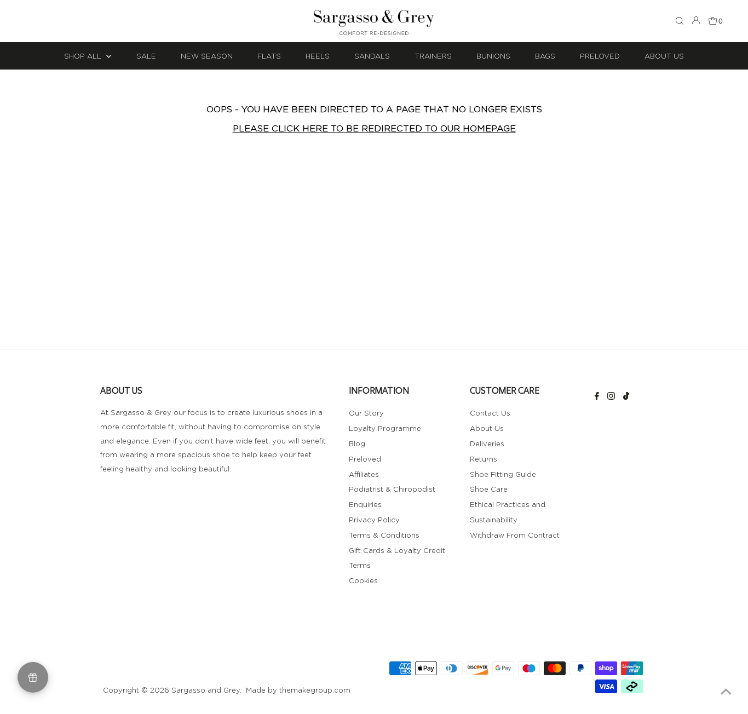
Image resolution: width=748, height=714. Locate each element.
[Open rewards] (33, 677)
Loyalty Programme (385, 428)
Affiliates (364, 474)
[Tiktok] (626, 397)
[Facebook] (597, 397)
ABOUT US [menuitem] (664, 56)
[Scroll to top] (726, 692)
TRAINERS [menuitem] (433, 56)
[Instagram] (611, 397)
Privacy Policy (374, 519)
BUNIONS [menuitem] (493, 56)
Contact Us (490, 413)
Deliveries (487, 443)
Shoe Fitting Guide (503, 474)
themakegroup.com (314, 690)
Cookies (363, 580)
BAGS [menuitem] (545, 56)
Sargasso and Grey (205, 690)
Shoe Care (489, 489)
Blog (357, 443)
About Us (487, 428)
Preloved (365, 459)
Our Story (366, 413)
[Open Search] (679, 21)
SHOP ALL (83, 56)
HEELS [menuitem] (318, 56)
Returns (483, 459)
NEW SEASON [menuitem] (207, 56)
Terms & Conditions (384, 535)
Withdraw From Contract (515, 535)
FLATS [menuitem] (269, 56)
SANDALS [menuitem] (372, 56)
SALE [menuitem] (146, 56)
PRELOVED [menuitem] (600, 56)
